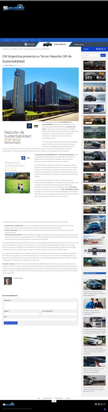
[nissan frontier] (94, 244)
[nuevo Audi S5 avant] (94, 171)
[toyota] (94, 204)
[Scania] (94, 160)
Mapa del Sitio (59, 398)
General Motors (17, 49)
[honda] (94, 149)
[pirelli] (94, 80)
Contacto (68, 398)
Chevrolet (6, 49)
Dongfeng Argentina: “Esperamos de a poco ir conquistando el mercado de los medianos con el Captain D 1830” (94, 331)
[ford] (94, 138)
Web (5, 316)
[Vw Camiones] (94, 193)
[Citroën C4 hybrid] (94, 266)
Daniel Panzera (9, 65)
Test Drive (15, 40)
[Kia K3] (94, 113)
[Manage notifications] (104, 409)
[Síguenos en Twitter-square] (100, 49)
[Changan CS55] (94, 102)
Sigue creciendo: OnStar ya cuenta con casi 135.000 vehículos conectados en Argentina (93, 370)
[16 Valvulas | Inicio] (14, 7)
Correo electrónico (47, 311)
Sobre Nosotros (47, 398)
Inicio (38, 398)
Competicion (23, 40)
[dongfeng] (94, 91)
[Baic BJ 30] (94, 69)
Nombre (6, 311)
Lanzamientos (6, 40)
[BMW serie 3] (94, 233)
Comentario (7, 300)
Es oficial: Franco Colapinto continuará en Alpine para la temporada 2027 (91, 312)
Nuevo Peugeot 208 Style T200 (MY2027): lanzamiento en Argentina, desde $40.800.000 (94, 293)
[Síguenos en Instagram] (105, 49)
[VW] (94, 124)
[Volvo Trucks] (94, 255)
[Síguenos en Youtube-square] (102, 49)
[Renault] (94, 213)
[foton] (54, 44)
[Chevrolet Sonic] (94, 182)
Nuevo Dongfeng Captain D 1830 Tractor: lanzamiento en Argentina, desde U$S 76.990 (93, 389)
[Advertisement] (54, 26)
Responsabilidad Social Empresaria (36, 49)
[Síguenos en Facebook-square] (97, 49)
